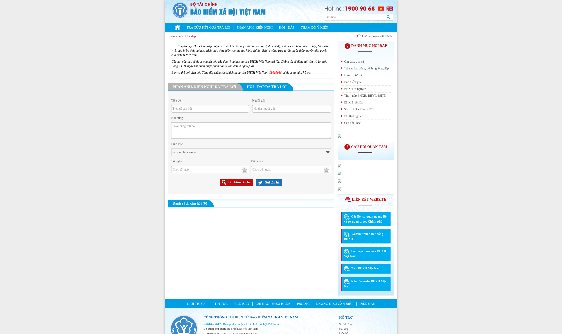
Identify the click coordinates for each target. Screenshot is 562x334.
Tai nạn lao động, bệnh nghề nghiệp (366, 68)
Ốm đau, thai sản (354, 61)
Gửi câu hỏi (272, 182)
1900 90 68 (360, 8)
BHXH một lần (353, 102)
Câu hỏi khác (352, 123)
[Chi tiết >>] (339, 135)
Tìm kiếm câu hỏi (239, 182)
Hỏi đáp (190, 36)
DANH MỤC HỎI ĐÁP (369, 45)
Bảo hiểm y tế (353, 82)
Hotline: (334, 8)
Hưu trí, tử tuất (353, 75)
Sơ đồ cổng (346, 324)
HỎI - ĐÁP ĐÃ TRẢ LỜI (267, 87)
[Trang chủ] (177, 28)
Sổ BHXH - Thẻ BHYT (359, 109)
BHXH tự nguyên (355, 89)
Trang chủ (174, 36)
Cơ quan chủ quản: (215, 328)
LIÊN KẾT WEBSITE (369, 199)
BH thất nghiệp (353, 116)
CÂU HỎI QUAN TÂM (369, 147)
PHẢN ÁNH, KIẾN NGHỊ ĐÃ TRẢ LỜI (204, 87)
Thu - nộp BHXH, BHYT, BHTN (365, 95)
